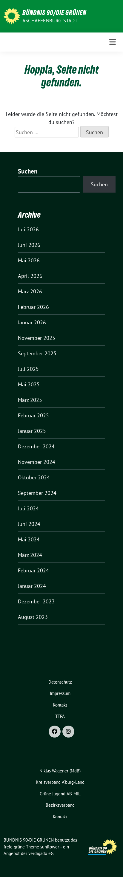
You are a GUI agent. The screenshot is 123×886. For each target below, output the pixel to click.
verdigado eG (40, 853)
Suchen (28, 171)
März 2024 (30, 555)
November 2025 (36, 337)
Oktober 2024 (34, 477)
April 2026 (30, 275)
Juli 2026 (28, 229)
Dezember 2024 (36, 446)
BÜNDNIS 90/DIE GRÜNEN (54, 12)
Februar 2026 (33, 306)
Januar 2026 (32, 322)
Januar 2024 (32, 586)
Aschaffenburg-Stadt (49, 20)
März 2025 (30, 399)
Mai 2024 (29, 539)
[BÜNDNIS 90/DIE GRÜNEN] (12, 15)
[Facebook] (55, 732)
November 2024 (36, 462)
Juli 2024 (28, 508)
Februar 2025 (33, 415)
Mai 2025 (29, 384)
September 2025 (37, 353)
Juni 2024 (29, 524)
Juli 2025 (28, 368)
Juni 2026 (29, 244)
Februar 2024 (33, 570)
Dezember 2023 (36, 601)
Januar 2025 (32, 430)
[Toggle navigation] (112, 42)
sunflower (49, 847)
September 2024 (37, 493)
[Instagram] (68, 732)
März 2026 (30, 291)
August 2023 (33, 617)
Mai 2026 (29, 260)
